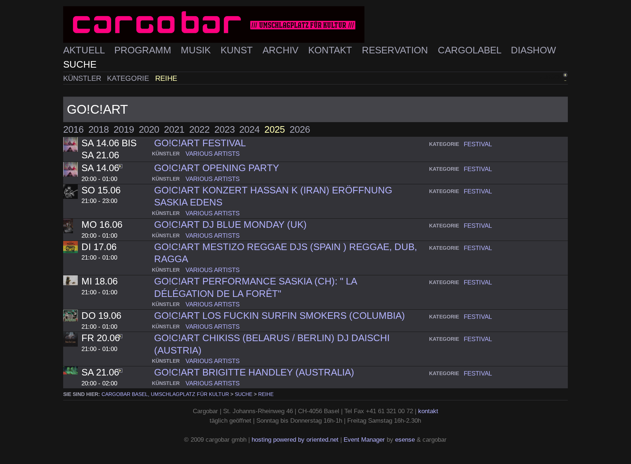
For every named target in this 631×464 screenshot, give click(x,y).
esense (405, 439)
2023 (224, 129)
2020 (149, 129)
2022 (199, 129)
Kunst (238, 50)
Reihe (166, 78)
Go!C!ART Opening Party (216, 168)
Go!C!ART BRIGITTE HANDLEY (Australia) (254, 372)
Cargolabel (471, 50)
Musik (197, 50)
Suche (79, 64)
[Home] (315, 24)
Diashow (533, 50)
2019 (124, 129)
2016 (73, 129)
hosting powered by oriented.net (295, 439)
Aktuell (85, 50)
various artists (213, 153)
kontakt (428, 411)
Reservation (396, 50)
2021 (174, 129)
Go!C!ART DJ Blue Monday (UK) (230, 224)
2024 (249, 129)
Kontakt (331, 50)
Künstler (83, 78)
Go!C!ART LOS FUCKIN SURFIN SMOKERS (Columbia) (279, 315)
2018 (98, 129)
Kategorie (129, 78)
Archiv (282, 50)
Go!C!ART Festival (200, 143)
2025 (274, 129)
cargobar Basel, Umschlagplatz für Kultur (165, 394)
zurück (550, 77)
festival (478, 144)
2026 (300, 129)
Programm (144, 50)
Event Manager (364, 439)
